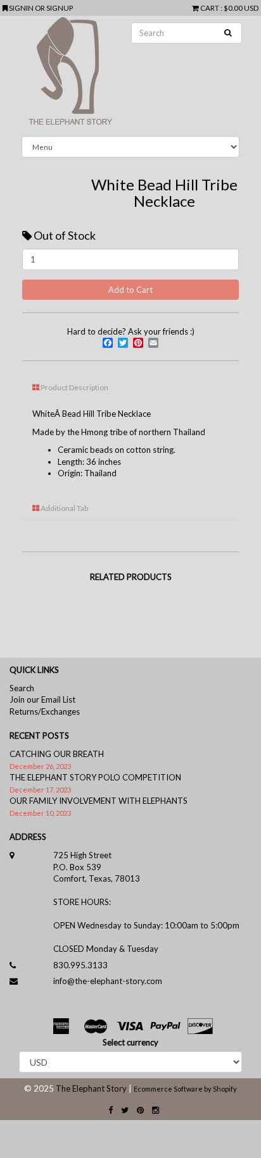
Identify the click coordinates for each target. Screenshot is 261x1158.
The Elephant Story (91, 1088)
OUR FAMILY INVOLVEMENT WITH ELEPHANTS (99, 801)
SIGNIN (22, 7)
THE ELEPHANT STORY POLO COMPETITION (95, 777)
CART (209, 7)
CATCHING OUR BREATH (57, 754)
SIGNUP (59, 7)
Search (22, 688)
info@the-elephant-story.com (107, 981)
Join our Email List (42, 699)
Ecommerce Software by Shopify (185, 1089)
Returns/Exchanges (45, 711)
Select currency (130, 1042)
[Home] (130, 76)
